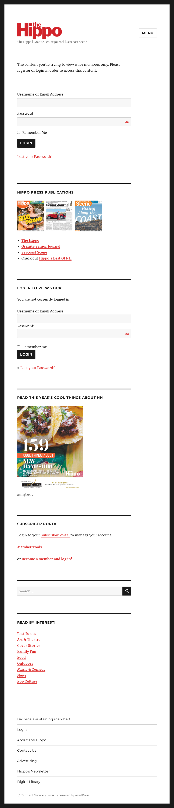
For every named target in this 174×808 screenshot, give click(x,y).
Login (22, 730)
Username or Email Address (40, 94)
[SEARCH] (126, 591)
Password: (25, 326)
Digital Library (28, 782)
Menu (148, 33)
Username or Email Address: (41, 311)
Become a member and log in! (47, 559)
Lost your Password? (34, 156)
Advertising (27, 761)
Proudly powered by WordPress (69, 795)
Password (25, 113)
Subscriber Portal (55, 535)
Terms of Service (32, 795)
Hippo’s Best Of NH (55, 258)
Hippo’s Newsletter (33, 771)
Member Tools (29, 547)
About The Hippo (31, 740)
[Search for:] (70, 591)
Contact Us (26, 750)
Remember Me (34, 132)
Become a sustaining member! (43, 719)
